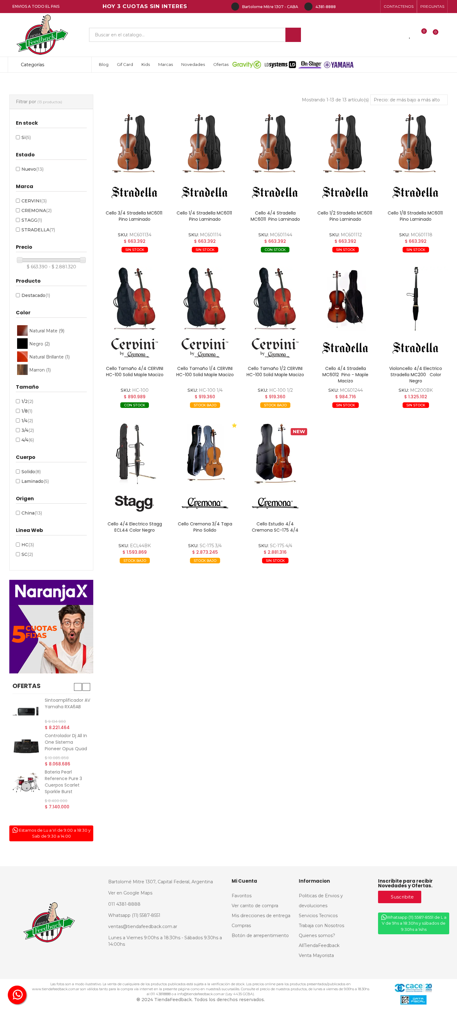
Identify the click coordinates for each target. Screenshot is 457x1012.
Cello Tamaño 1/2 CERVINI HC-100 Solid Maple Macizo (275, 371)
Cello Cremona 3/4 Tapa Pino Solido (205, 527)
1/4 (27, 420)
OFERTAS (26, 686)
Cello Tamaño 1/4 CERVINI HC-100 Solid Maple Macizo (205, 371)
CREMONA (36, 210)
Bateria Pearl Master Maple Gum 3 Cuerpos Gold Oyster (67, 706)
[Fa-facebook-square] (364, 7)
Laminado (35, 481)
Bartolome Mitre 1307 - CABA (270, 6)
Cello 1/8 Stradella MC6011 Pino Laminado (416, 216)
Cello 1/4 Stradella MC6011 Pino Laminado (205, 216)
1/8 (26, 411)
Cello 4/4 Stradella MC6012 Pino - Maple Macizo (345, 374)
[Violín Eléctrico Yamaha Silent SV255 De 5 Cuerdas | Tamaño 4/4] (26, 747)
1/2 (27, 401)
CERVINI (34, 201)
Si (26, 137)
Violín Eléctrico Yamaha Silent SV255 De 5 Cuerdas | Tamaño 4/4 (66, 746)
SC (27, 554)
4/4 (27, 440)
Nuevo (32, 169)
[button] (398, 6)
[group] (135, 143)
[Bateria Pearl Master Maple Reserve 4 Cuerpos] (26, 790)
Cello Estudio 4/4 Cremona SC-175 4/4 (275, 527)
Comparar (120, 259)
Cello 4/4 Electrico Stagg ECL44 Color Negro (135, 527)
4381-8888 (326, 6)
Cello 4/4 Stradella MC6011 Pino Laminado (275, 216)
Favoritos (152, 259)
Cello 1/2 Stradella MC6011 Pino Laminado (345, 216)
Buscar (293, 35)
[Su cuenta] (446, 35)
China (31, 513)
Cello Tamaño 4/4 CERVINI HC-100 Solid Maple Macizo (135, 371)
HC (27, 545)
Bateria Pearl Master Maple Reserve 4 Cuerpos (66, 786)
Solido (31, 471)
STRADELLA (38, 230)
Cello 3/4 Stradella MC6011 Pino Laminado (135, 216)
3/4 (27, 430)
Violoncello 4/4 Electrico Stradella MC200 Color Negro (415, 374)
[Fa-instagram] (354, 7)
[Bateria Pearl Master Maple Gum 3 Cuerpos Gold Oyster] (26, 711)
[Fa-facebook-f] (344, 7)
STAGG (31, 220)
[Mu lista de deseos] (410, 35)
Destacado (35, 295)
